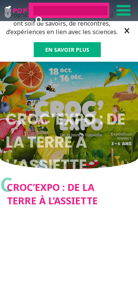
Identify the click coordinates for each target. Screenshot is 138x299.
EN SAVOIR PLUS (67, 49)
